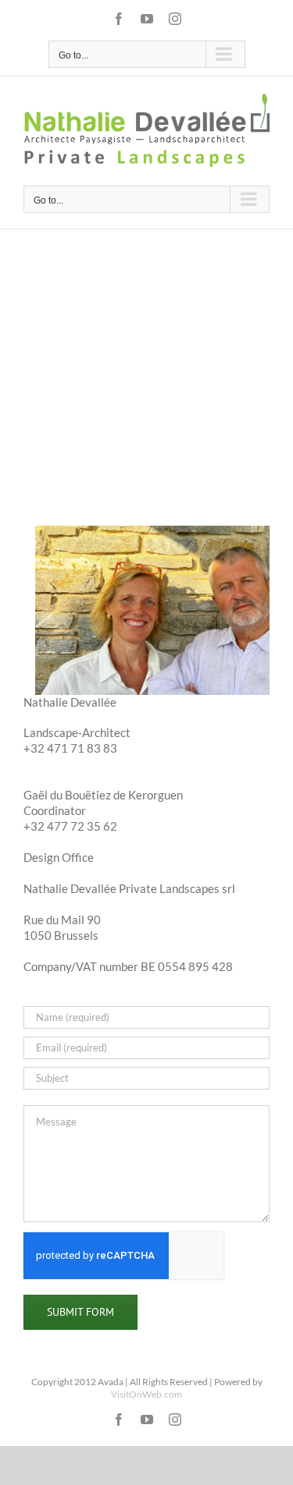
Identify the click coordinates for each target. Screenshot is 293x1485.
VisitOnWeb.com (146, 1394)
